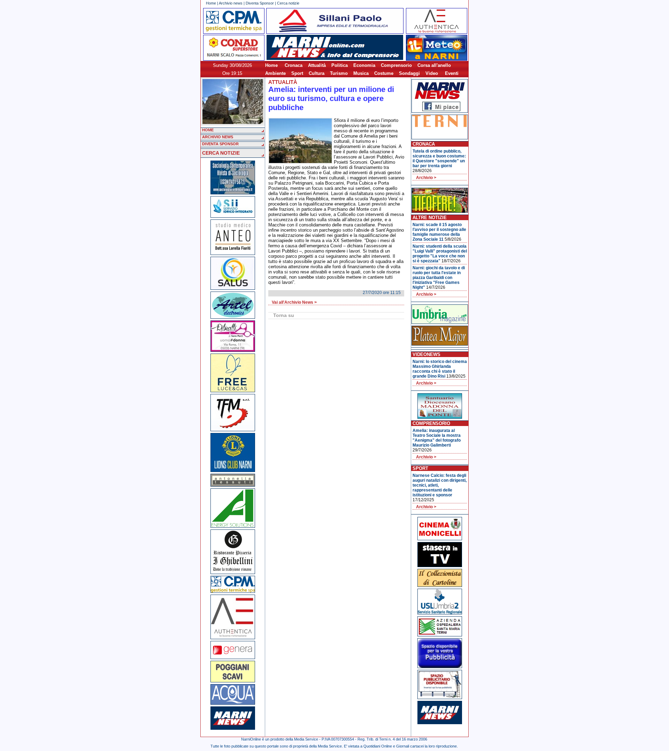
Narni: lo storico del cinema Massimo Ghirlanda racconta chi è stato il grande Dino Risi (440, 369)
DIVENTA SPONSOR (220, 144)
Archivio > (426, 177)
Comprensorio (396, 65)
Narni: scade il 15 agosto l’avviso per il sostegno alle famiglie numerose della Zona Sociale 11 (439, 232)
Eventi (452, 73)
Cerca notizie (288, 3)
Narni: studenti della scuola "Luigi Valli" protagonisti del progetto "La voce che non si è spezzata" (440, 253)
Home (211, 3)
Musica (361, 73)
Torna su (283, 315)
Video (431, 73)
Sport (297, 73)
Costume (383, 73)
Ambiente (275, 73)
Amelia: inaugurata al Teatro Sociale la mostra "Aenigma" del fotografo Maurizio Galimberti (437, 438)
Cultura (316, 73)
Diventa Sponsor (260, 3)
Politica (339, 65)
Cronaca (293, 65)
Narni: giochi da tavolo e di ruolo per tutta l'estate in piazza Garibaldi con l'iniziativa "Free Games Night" (439, 277)
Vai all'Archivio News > (294, 302)
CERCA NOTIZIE (221, 153)
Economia (364, 65)
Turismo (339, 73)
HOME (208, 130)
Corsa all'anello (434, 65)
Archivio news (231, 3)
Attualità (317, 65)
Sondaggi (409, 73)
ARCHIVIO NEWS (217, 137)
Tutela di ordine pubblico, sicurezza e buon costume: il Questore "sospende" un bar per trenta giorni (439, 158)
